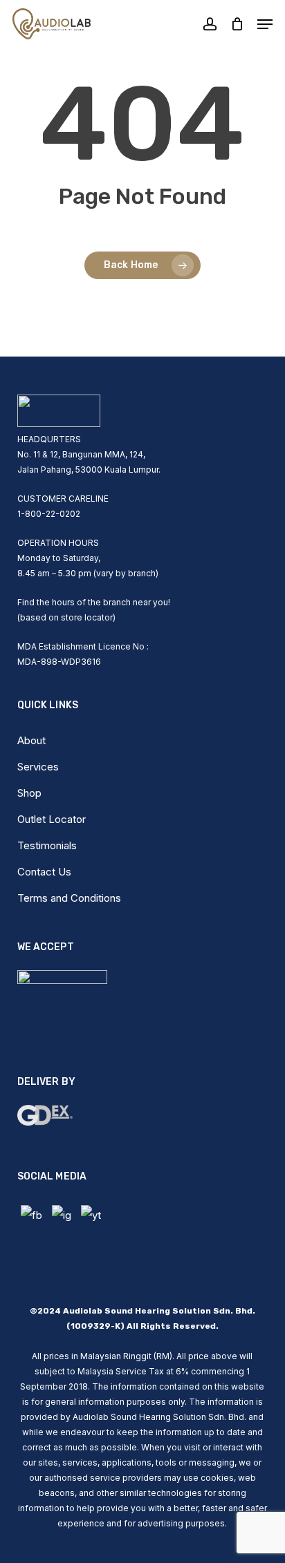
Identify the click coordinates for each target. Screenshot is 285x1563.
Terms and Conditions (69, 897)
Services (38, 766)
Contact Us (44, 871)
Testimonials (47, 845)
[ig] (61, 1215)
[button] (265, 24)
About (31, 740)
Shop (29, 792)
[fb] (31, 1215)
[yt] (90, 1215)
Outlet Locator (51, 819)
